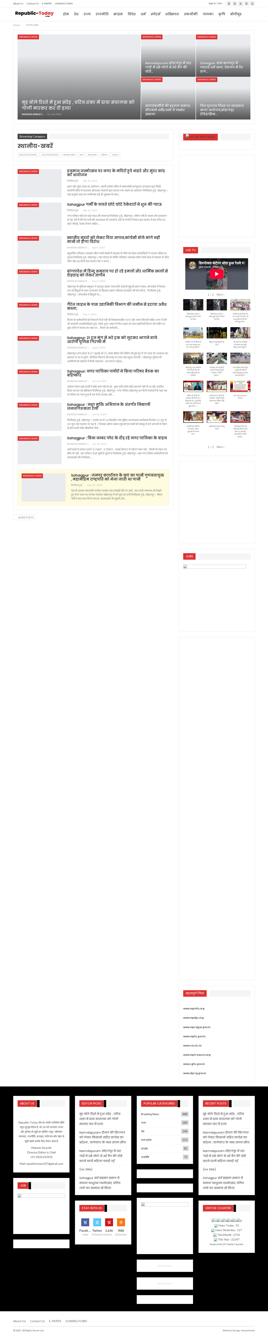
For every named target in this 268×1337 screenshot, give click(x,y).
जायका (208, 14)
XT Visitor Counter (233, 1244)
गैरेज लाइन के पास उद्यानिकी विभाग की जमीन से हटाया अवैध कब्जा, (117, 306)
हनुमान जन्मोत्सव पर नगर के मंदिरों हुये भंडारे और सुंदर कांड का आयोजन (116, 172)
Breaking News (28, 36)
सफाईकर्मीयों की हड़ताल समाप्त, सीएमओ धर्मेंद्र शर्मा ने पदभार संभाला (168, 110)
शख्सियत (172, 14)
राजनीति (102, 14)
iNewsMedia (248, 1330)
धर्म (143, 14)
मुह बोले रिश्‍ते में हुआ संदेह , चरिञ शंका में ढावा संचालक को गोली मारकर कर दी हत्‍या (99, 1119)
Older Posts (25, 517)
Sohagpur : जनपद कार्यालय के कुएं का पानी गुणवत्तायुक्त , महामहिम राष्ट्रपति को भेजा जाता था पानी (117, 477)
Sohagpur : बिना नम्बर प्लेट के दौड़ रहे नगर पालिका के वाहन (117, 438)
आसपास (115, 154)
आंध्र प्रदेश (92, 154)
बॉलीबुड (235, 14)
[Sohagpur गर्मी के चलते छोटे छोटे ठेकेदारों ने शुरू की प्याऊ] (40, 217)
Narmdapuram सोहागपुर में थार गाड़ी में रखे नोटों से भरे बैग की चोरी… (168, 67)
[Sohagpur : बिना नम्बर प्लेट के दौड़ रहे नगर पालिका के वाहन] (40, 450)
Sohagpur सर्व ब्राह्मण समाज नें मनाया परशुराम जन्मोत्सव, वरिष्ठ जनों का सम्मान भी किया (100, 1183)
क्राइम (118, 14)
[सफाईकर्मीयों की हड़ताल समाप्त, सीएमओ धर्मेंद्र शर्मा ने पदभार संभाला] (168, 98)
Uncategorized (49, 154)
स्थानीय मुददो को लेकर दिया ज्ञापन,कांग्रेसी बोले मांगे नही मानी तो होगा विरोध (113, 239)
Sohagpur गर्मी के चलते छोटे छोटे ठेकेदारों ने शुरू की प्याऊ (114, 204)
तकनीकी (191, 14)
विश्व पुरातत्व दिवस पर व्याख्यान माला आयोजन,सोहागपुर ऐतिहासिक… (222, 110)
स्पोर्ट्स (155, 14)
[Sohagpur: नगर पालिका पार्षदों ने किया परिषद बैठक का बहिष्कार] (40, 383)
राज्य (87, 14)
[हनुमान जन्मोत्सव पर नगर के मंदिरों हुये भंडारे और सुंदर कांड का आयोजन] (40, 183)
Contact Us (33, 3)
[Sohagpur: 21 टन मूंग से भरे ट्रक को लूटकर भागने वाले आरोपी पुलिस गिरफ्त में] (40, 350)
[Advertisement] (216, 195)
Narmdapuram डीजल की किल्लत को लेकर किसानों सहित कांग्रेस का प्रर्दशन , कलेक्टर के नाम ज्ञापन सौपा (102, 1137)
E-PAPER (47, 3)
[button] (221, 294)
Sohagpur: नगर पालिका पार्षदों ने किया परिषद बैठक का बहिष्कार (113, 373)
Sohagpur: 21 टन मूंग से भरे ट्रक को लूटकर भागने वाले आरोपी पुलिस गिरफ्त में (112, 339)
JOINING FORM (64, 3)
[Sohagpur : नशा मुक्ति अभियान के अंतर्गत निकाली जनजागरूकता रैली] (40, 417)
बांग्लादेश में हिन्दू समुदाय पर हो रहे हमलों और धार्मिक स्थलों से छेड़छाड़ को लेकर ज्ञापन (117, 273)
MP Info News (205, 137)
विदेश (132, 14)
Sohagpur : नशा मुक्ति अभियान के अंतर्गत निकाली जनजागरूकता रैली (108, 406)
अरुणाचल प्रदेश (69, 154)
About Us (18, 3)
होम (66, 14)
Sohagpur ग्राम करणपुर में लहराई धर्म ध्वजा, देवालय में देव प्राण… (221, 67)
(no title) (86, 1169)
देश (76, 14)
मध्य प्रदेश (146, 1140)
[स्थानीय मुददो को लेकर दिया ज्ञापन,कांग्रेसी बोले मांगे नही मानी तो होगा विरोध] (40, 250)
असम (81, 154)
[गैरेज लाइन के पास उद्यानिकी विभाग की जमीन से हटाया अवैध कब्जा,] (40, 317)
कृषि (221, 14)
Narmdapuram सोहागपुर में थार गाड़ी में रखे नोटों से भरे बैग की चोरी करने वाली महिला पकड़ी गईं (100, 1156)
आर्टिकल (104, 154)
